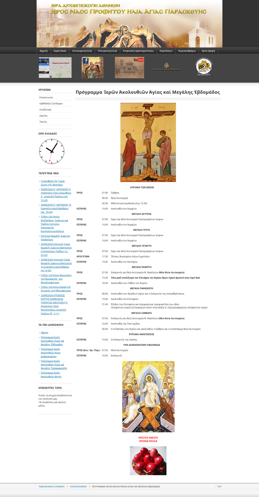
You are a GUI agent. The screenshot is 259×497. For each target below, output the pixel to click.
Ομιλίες (43, 115)
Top (219, 486)
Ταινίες (43, 121)
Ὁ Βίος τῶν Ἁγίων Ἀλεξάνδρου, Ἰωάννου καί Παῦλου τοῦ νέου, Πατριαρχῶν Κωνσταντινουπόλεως (54, 224)
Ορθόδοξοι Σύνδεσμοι (51, 103)
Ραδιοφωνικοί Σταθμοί (51, 486)
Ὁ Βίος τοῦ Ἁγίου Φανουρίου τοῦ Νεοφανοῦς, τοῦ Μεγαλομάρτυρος (56, 279)
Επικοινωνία (46, 97)
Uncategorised (78, 486)
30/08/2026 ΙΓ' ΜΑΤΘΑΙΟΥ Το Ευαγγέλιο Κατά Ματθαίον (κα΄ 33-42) (56, 208)
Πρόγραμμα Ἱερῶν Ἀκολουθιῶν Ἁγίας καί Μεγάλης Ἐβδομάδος (52, 341)
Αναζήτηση (45, 109)
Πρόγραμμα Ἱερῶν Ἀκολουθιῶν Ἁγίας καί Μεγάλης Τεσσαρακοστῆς (54, 364)
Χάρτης (44, 332)
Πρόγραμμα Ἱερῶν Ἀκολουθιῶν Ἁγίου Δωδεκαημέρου (50, 352)
